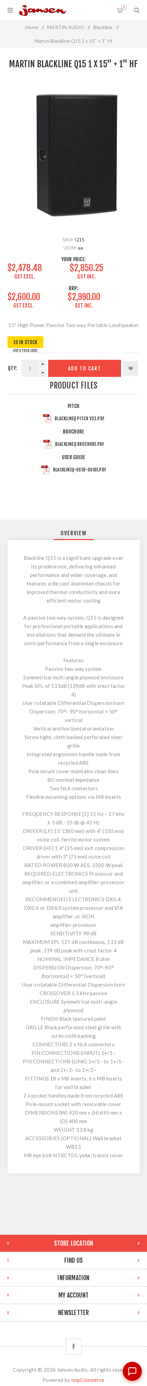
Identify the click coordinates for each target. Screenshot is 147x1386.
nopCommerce (88, 1380)
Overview (74, 533)
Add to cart (84, 368)
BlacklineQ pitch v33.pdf (79, 418)
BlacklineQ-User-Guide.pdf (79, 469)
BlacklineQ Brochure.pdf (79, 444)
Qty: (12, 368)
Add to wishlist (130, 368)
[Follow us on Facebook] (74, 1347)
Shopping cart (124, 7)
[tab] (74, 533)
